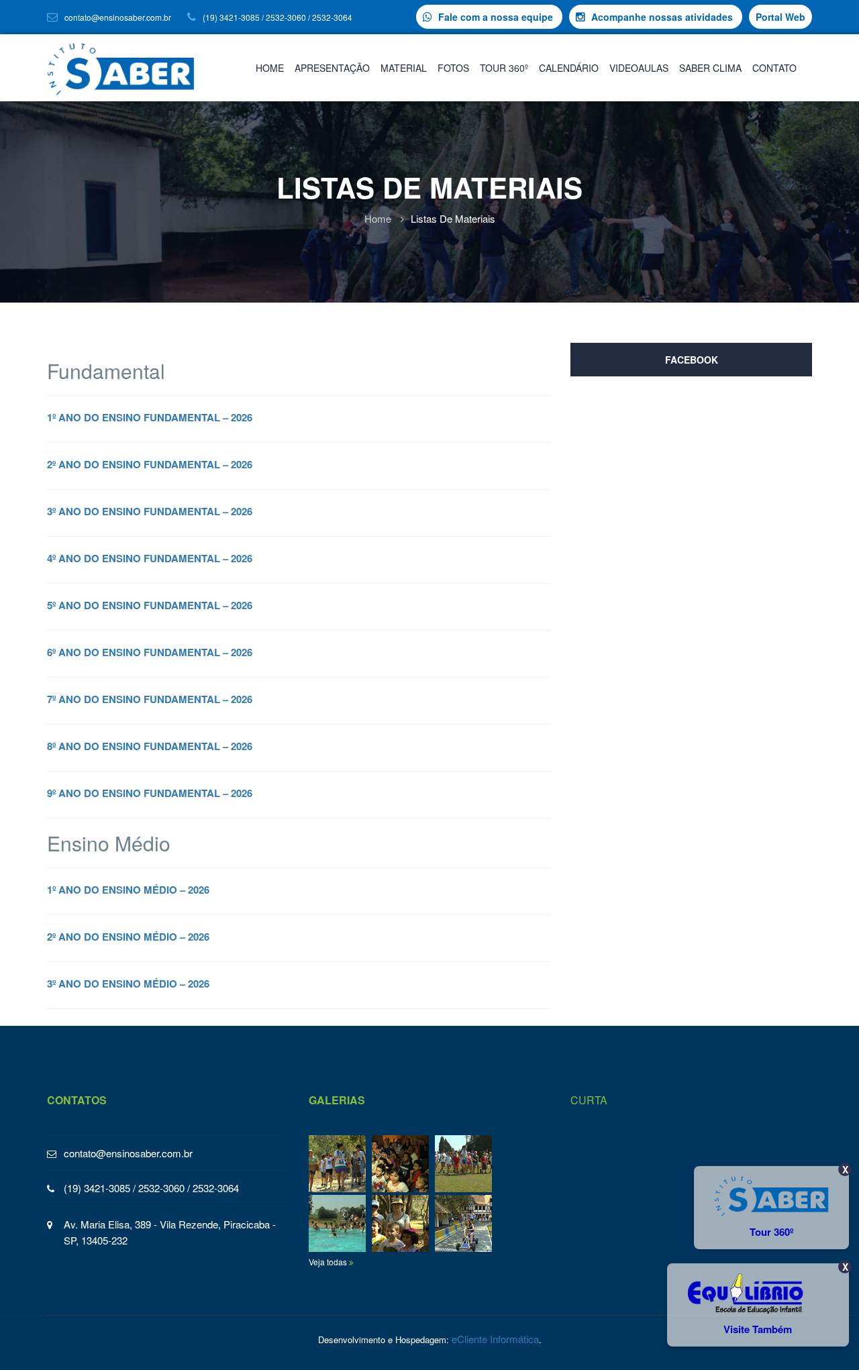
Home (270, 67)
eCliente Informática (495, 1339)
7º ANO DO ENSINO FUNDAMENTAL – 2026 (149, 699)
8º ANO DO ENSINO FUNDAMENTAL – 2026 (149, 746)
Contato (774, 67)
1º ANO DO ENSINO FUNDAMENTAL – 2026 (149, 417)
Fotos (453, 67)
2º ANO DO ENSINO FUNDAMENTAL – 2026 (149, 464)
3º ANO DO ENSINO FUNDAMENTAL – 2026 (149, 511)
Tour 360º (504, 67)
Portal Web (780, 16)
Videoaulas (638, 67)
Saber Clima (710, 67)
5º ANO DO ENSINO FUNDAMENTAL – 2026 (149, 605)
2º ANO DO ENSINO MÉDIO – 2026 (128, 936)
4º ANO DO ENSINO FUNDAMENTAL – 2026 (149, 558)
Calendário (569, 67)
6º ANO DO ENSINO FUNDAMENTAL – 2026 (149, 652)
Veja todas (329, 1261)
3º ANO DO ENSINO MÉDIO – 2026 (128, 983)
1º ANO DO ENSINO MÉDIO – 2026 (128, 889)
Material (404, 67)
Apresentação (332, 67)
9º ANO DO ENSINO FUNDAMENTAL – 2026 (149, 793)
